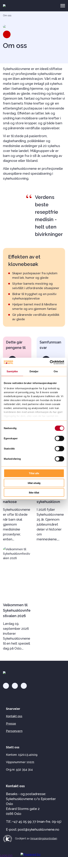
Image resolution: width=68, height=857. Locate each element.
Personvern (14, 731)
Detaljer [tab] (34, 371)
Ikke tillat (34, 492)
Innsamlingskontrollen (43, 838)
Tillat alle (34, 473)
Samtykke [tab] (12, 371)
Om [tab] (56, 371)
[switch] (59, 438)
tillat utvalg (34, 482)
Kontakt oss (14, 716)
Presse (11, 723)
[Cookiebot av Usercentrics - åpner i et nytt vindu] (49, 362)
